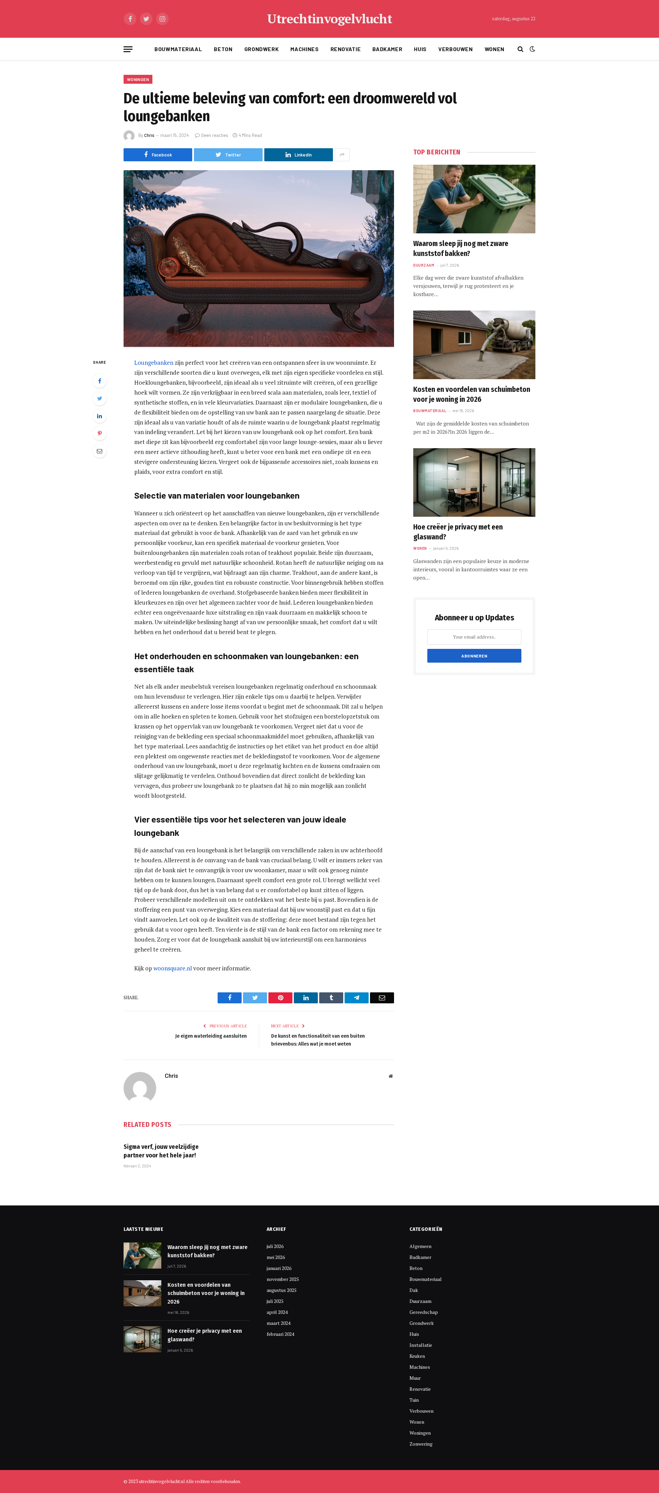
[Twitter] (99, 398)
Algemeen (420, 1246)
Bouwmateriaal (178, 49)
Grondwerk (261, 49)
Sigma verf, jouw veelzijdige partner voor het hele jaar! (161, 1151)
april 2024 (277, 1312)
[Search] (520, 49)
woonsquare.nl (172, 968)
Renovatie (346, 49)
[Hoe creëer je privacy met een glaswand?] (474, 482)
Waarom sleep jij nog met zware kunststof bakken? (460, 248)
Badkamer (387, 49)
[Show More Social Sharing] (342, 154)
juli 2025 (275, 1301)
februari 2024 (280, 1334)
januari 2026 (279, 1268)
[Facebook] (99, 381)
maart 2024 (278, 1323)
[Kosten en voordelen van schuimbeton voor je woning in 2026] (474, 345)
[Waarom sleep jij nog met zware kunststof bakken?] (474, 199)
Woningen (138, 79)
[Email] (99, 451)
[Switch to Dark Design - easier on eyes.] (531, 49)
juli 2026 (275, 1246)
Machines (304, 49)
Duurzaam (423, 265)
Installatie (420, 1345)
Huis (420, 49)
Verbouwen (455, 49)
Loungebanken (153, 362)
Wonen (495, 49)
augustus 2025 (282, 1290)
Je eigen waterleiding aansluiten (211, 1036)
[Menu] (128, 49)
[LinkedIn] (99, 416)
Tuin (414, 1400)
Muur (415, 1378)
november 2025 (283, 1279)
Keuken (417, 1356)
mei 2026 (276, 1257)
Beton (223, 49)
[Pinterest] (99, 433)
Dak (413, 1290)
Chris (149, 135)
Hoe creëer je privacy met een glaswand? (458, 532)
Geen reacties (214, 135)
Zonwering (420, 1443)
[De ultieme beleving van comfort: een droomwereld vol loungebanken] (259, 258)
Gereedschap (423, 1312)
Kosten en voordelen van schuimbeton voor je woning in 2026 (471, 394)
